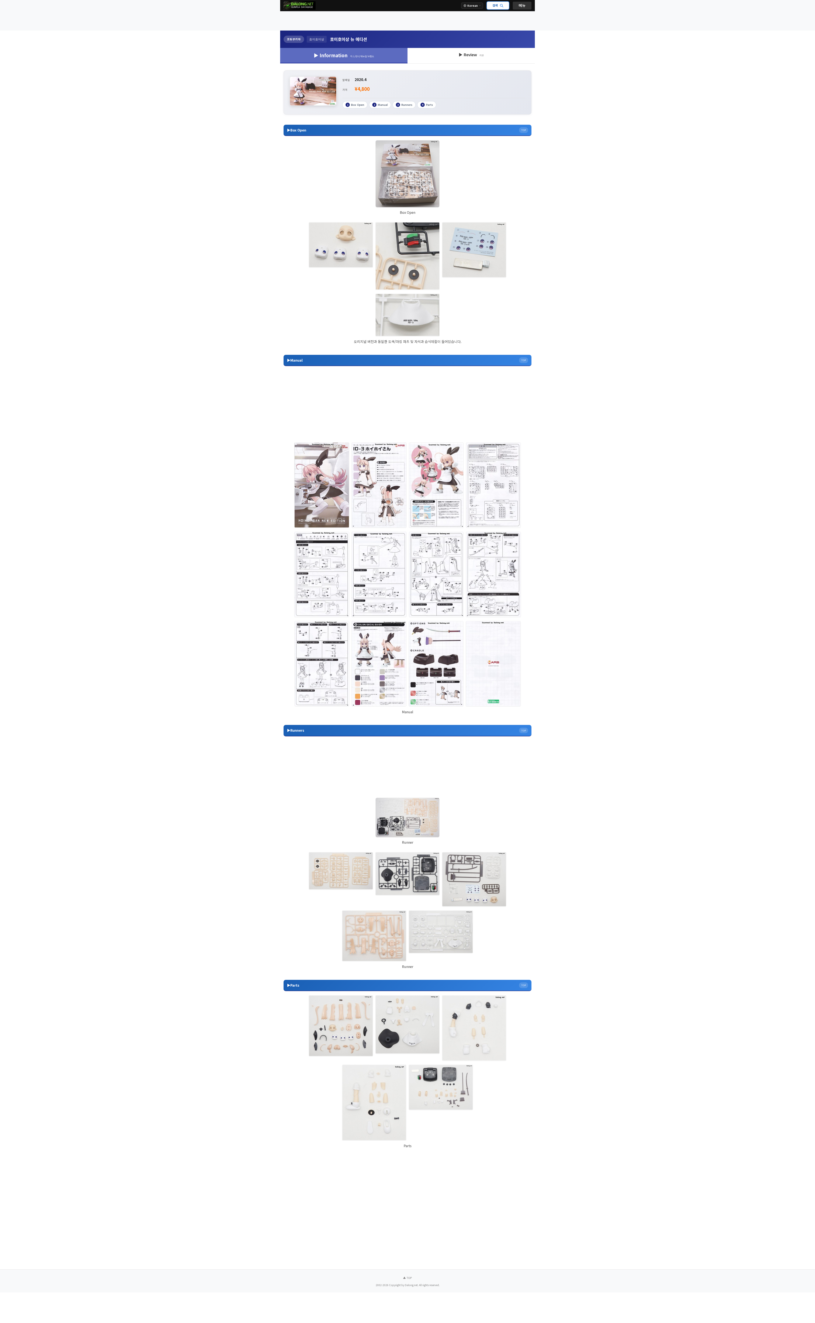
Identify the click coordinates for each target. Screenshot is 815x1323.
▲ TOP (407, 1278)
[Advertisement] (407, 21)
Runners (404, 105)
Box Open (355, 105)
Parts (427, 105)
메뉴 (522, 5)
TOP (523, 130)
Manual (381, 105)
